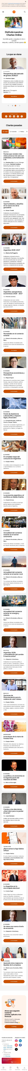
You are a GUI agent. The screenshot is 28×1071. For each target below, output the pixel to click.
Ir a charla (14, 350)
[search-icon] (24, 11)
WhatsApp (7, 1056)
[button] (3, 11)
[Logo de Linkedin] (20, 1041)
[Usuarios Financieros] (14, 1061)
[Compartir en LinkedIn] (14, 116)
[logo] (14, 11)
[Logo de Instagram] (16, 1041)
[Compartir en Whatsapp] (18, 116)
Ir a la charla (14, 181)
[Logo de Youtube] (16, 1046)
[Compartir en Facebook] (10, 116)
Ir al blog (14, 1026)
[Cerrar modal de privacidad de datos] (25, 1)
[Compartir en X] (22, 116)
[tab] (5, 131)
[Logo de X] (16, 1050)
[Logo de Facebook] (20, 1046)
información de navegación (14, 3)
